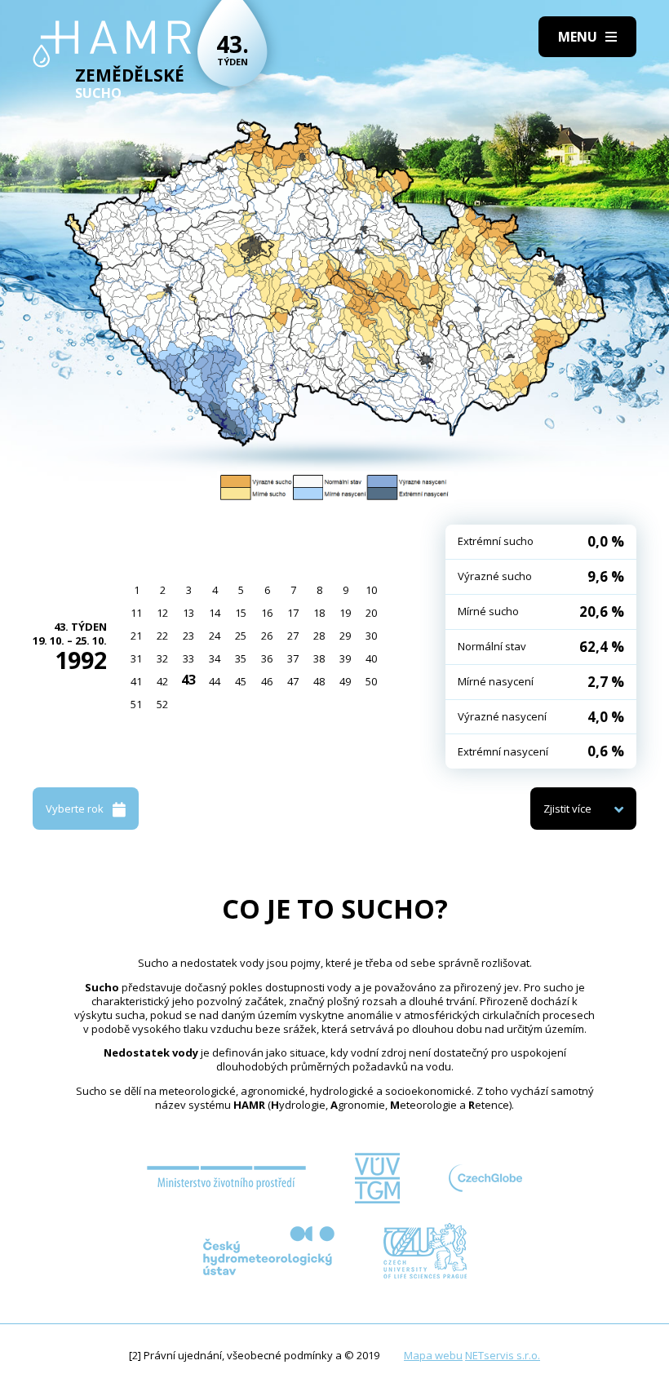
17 (293, 612)
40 (371, 658)
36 (266, 658)
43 (188, 680)
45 (240, 681)
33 (188, 658)
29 (345, 635)
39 (345, 658)
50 (371, 681)
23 (188, 635)
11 (136, 612)
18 (319, 612)
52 (162, 704)
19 (345, 612)
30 (371, 635)
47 (293, 681)
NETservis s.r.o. (502, 1355)
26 (266, 635)
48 (319, 681)
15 (240, 612)
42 (162, 681)
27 (293, 635)
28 (319, 635)
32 (162, 658)
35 (240, 658)
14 (214, 612)
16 (266, 612)
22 (162, 635)
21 (136, 635)
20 (371, 612)
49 (345, 681)
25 (240, 635)
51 (136, 704)
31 (136, 658)
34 (214, 658)
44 (214, 681)
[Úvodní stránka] (112, 44)
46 (266, 681)
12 (162, 612)
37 (293, 658)
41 (136, 681)
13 (188, 612)
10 (371, 590)
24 (214, 635)
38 (319, 658)
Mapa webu (433, 1355)
